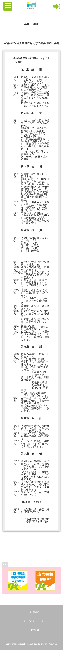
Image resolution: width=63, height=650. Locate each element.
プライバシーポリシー (34, 621)
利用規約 (34, 611)
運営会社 (34, 630)
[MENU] (8, 3)
